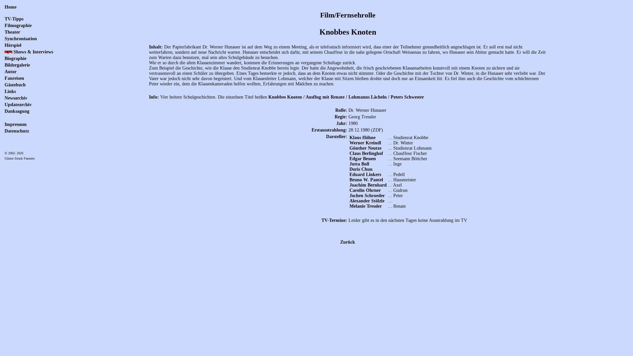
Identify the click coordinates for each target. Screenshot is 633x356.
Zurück (347, 242)
